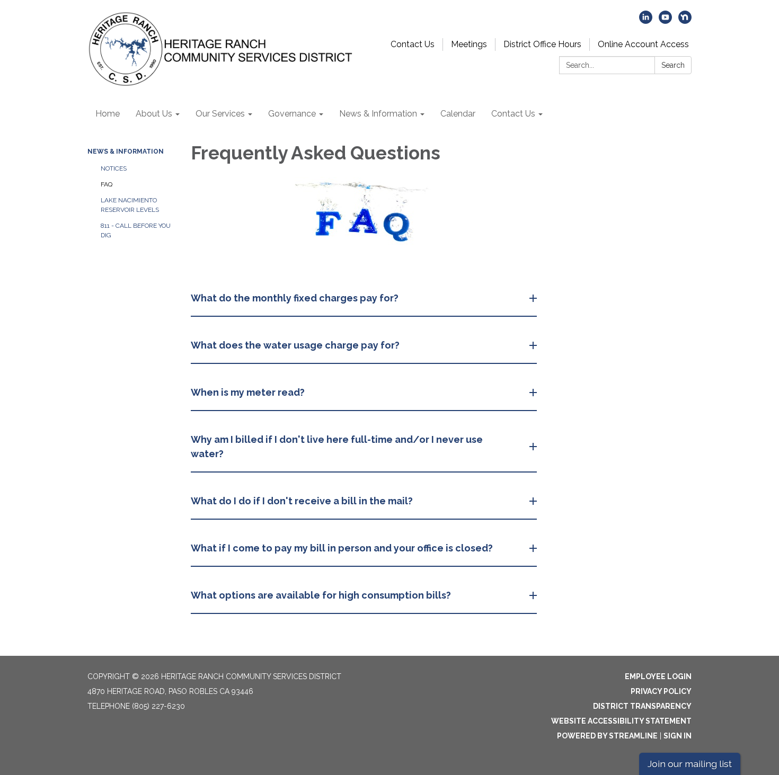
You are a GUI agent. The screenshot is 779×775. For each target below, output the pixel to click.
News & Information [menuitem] (378, 114)
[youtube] (665, 21)
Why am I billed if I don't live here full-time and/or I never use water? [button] (337, 446)
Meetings (469, 44)
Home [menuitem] (107, 114)
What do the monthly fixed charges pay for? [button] (295, 298)
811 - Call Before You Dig (136, 230)
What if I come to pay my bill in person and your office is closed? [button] (342, 548)
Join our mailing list (690, 763)
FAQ (106, 184)
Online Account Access (643, 44)
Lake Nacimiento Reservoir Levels (130, 205)
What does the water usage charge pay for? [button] (295, 345)
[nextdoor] (685, 21)
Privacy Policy (661, 691)
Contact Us (413, 44)
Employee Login (658, 676)
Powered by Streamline (607, 736)
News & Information (125, 151)
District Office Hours (542, 44)
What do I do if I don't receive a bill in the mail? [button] (302, 500)
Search (673, 65)
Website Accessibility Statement (621, 721)
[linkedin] (645, 21)
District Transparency (642, 706)
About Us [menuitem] (154, 114)
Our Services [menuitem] (220, 114)
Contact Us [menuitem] (513, 114)
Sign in (677, 736)
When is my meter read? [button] (248, 392)
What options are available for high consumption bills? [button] (321, 595)
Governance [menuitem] (292, 114)
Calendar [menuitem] (457, 114)
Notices (114, 168)
